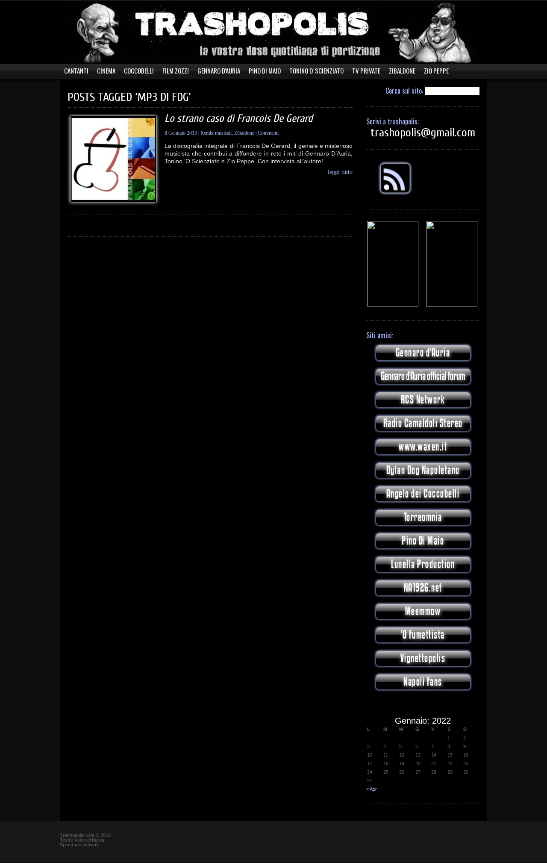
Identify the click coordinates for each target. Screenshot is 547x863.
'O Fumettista (423, 635)
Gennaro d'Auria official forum (423, 376)
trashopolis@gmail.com (423, 132)
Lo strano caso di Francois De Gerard (239, 118)
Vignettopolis (423, 658)
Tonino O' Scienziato (316, 71)
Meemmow (423, 611)
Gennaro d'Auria (423, 353)
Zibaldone (402, 71)
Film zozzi (175, 71)
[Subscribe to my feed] (395, 193)
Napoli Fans (422, 682)
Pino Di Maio (265, 71)
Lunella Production (423, 564)
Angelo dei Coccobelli (423, 494)
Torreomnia (423, 517)
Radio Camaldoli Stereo (423, 423)
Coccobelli (139, 71)
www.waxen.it (423, 447)
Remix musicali (216, 133)
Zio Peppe (436, 71)
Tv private (366, 71)
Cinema (106, 71)
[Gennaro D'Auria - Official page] (451, 304)
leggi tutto (340, 172)
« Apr (371, 789)
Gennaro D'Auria (218, 71)
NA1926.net (423, 588)
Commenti (268, 133)
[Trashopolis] (392, 304)
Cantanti (76, 71)
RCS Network (423, 400)
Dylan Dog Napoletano (423, 470)
